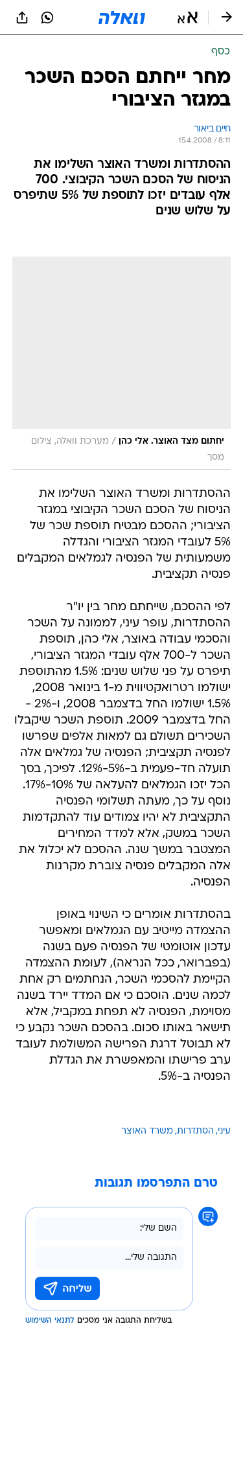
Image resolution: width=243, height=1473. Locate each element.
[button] (188, 17)
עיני (224, 1131)
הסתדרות (195, 1131)
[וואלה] (121, 17)
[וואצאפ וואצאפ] (47, 17)
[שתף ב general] (22, 17)
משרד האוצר (147, 1131)
